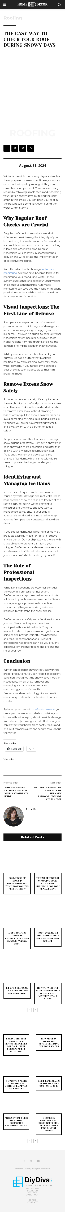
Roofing (12, 18)
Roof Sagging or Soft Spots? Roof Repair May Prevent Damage (47, 937)
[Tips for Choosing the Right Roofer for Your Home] (17, 969)
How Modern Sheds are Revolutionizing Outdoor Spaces (49, 1042)
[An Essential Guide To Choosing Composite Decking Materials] (16, 1108)
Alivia (30, 809)
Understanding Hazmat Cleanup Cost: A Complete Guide (15, 792)
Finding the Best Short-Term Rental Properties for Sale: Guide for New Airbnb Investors (16, 1045)
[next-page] (35, 1010)
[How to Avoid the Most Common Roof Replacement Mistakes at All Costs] (48, 969)
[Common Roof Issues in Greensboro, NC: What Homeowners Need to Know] (17, 859)
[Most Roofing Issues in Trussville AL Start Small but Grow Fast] (17, 914)
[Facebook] (6, 148)
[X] (14, 148)
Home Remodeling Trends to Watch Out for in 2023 (49, 1083)
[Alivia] (13, 816)
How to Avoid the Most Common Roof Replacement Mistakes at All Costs (48, 993)
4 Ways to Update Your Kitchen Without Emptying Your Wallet (16, 1085)
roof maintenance (44, 709)
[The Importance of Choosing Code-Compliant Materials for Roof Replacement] (48, 859)
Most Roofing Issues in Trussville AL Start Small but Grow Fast (17, 938)
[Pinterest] (22, 148)
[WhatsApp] (30, 148)
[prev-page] (30, 1010)
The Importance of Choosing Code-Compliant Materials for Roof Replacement (48, 883)
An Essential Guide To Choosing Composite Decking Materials (16, 1122)
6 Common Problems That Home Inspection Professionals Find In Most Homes (48, 1124)
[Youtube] (38, 1161)
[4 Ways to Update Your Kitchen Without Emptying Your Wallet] (16, 1071)
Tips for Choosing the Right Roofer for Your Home (17, 991)
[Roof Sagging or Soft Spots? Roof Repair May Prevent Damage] (48, 914)
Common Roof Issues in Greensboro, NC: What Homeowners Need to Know (17, 883)
